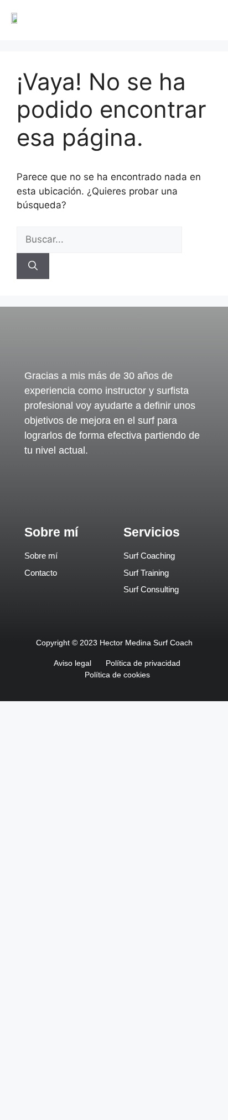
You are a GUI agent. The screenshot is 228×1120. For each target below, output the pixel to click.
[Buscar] (33, 266)
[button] (209, 20)
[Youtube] (114, 491)
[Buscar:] (99, 239)
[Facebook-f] (89, 491)
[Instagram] (139, 491)
